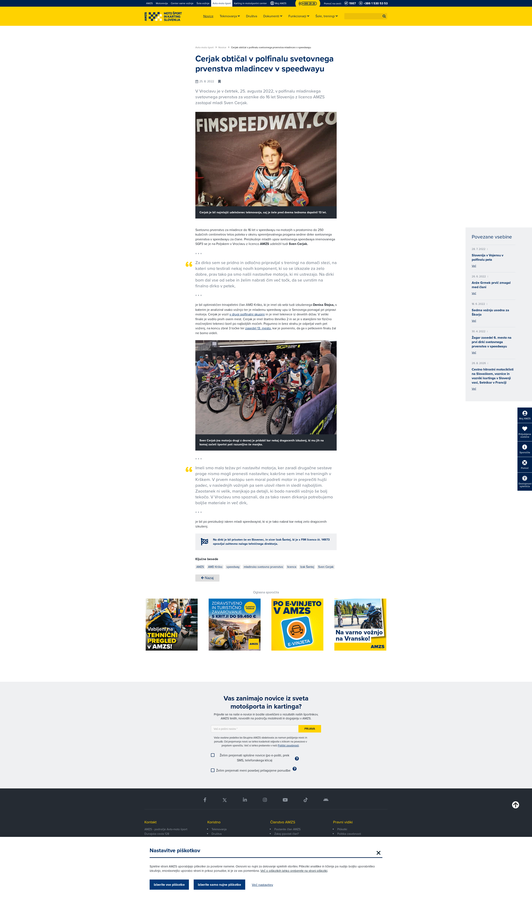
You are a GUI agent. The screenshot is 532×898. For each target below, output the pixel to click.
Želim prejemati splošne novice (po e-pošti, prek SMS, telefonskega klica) (254, 757)
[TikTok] (305, 800)
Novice (222, 47)
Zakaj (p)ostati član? (286, 834)
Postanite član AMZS (287, 829)
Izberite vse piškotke (169, 884)
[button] (384, 16)
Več (474, 266)
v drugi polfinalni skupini (247, 314)
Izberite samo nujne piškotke (219, 884)
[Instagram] (264, 800)
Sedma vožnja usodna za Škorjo (490, 312)
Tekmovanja (219, 829)
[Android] (326, 800)
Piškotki (342, 829)
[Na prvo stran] (163, 16)
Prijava (309, 729)
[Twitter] (224, 800)
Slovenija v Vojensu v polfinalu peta (487, 257)
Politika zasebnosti (349, 834)
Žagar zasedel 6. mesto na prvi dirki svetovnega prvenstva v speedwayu (491, 342)
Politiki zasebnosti (288, 745)
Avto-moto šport (204, 47)
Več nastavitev (262, 884)
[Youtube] (285, 800)
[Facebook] (205, 800)
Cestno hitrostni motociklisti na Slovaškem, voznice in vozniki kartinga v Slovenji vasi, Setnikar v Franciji (493, 376)
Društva (217, 834)
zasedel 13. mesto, (258, 328)
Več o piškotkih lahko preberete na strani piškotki (293, 870)
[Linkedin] (245, 800)
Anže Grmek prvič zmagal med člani (491, 284)
